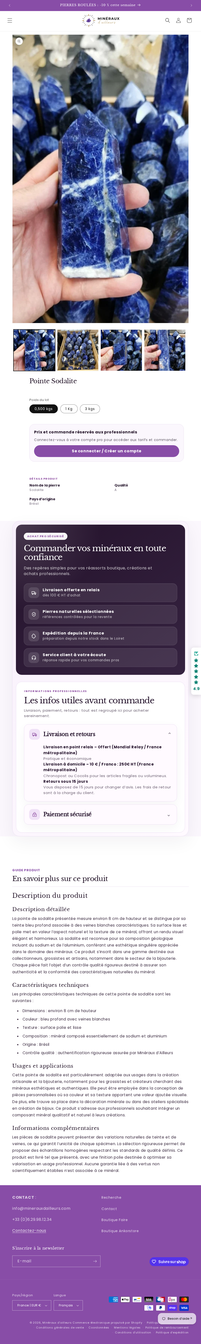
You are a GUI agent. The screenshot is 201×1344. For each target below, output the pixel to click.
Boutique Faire (114, 1219)
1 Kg (69, 408)
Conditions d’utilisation (133, 1332)
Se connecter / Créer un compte (106, 451)
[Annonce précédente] (9, 5)
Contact (109, 1208)
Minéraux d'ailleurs (57, 1323)
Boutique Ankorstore (120, 1230)
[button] (9, 20)
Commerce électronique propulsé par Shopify (107, 1323)
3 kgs (90, 408)
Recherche (111, 1197)
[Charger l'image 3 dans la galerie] (121, 350)
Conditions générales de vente (60, 1327)
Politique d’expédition (172, 1332)
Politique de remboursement (167, 1327)
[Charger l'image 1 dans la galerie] (34, 350)
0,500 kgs (44, 408)
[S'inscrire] (94, 1261)
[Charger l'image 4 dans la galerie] (165, 350)
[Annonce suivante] (191, 5)
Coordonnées (98, 1327)
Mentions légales (127, 1327)
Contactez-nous (29, 1230)
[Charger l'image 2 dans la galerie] (78, 350)
